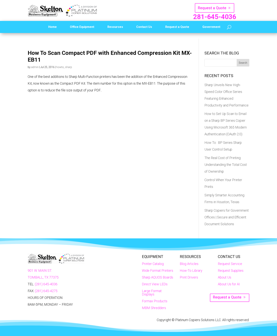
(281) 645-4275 (46, 291)
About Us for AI (229, 284)
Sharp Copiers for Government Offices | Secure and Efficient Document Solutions (226, 217)
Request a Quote (212, 8)
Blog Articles (189, 264)
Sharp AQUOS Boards (157, 277)
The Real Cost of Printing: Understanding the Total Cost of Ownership (225, 164)
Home (52, 27)
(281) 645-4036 (46, 284)
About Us (224, 277)
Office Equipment (82, 27)
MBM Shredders (154, 308)
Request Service (230, 264)
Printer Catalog (153, 264)
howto (60, 67)
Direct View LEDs (155, 284)
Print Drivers (189, 277)
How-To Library (191, 270)
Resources (115, 27)
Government (211, 27)
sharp (68, 67)
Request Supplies (230, 270)
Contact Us (144, 27)
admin (35, 67)
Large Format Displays (152, 292)
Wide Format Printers (157, 270)
